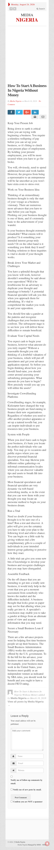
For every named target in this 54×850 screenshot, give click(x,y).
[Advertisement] (27, 56)
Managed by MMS (34, 844)
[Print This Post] (34, 117)
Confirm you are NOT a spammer (27, 801)
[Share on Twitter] (19, 112)
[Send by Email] (42, 117)
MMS (44, 844)
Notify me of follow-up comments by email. (26, 781)
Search (41, 9)
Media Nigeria (15, 101)
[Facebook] (11, 8)
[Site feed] (15, 8)
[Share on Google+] (27, 112)
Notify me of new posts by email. (27, 789)
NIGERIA (27, 19)
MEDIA (27, 14)
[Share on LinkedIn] (35, 112)
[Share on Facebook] (12, 112)
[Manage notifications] (47, 843)
